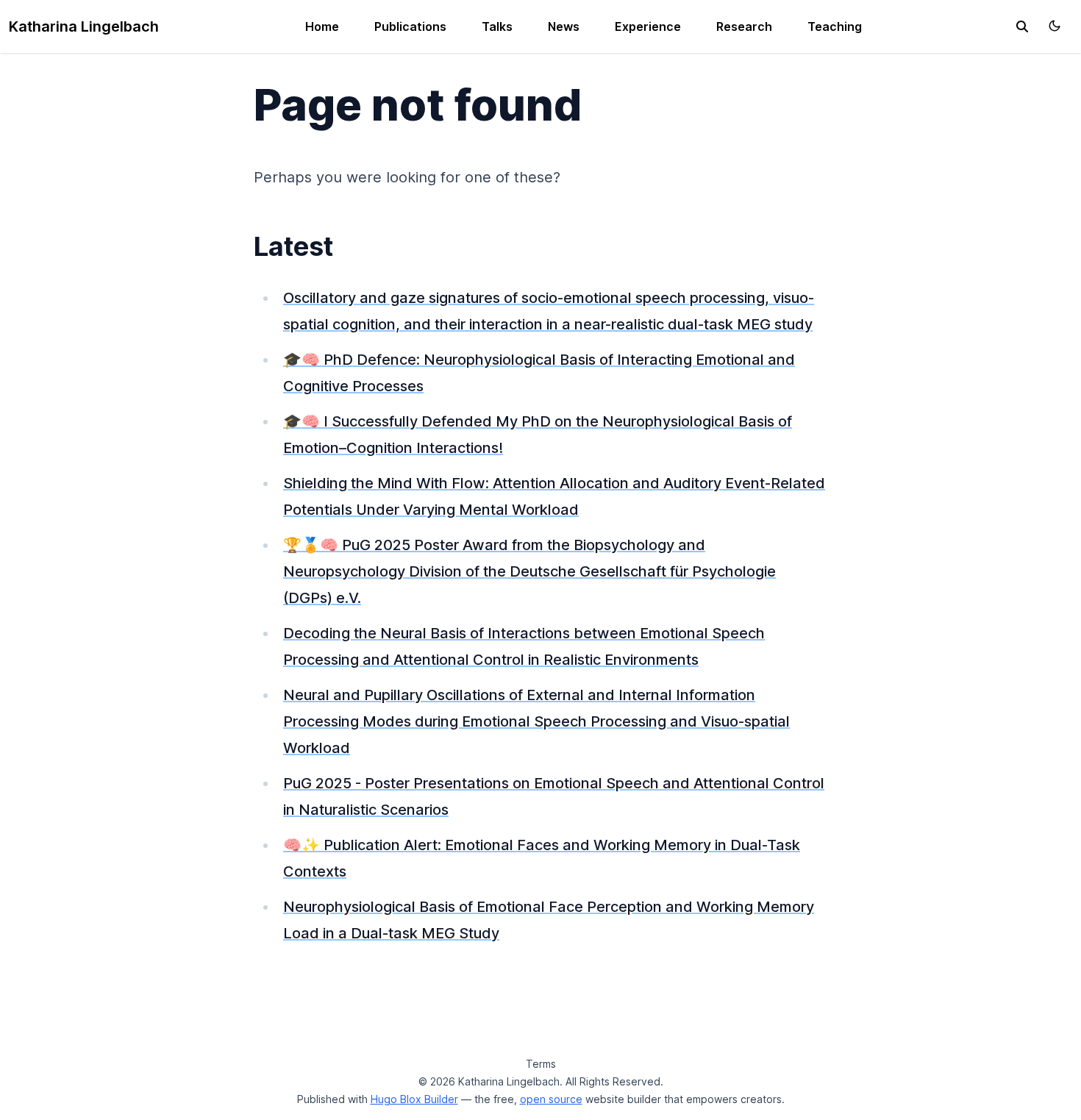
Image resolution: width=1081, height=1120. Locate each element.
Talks (497, 26)
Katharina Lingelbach (84, 26)
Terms (541, 1063)
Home (322, 26)
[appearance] (1054, 25)
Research (744, 26)
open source (551, 1099)
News (563, 26)
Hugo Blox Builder (414, 1099)
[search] (1022, 26)
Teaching (834, 26)
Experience (648, 26)
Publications (410, 26)
